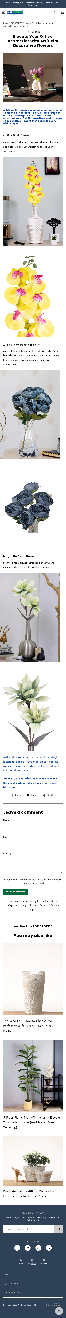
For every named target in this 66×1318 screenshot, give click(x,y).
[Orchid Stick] (33, 247)
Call (21, 1264)
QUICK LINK (11, 1283)
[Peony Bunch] (33, 459)
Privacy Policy (26, 905)
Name (6, 819)
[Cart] (62, 12)
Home (5, 23)
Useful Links (13, 1293)
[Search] (49, 12)
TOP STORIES (16, 23)
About (9, 1274)
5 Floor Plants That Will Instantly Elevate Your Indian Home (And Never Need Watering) (31, 1122)
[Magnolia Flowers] (33, 662)
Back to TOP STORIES (35, 926)
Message (7, 853)
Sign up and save (33, 1213)
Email (6, 836)
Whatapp (32, 1264)
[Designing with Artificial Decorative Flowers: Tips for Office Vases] (33, 1161)
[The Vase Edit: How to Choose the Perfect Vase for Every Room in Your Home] (33, 979)
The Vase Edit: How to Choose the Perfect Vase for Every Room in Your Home (29, 1026)
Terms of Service (49, 905)
